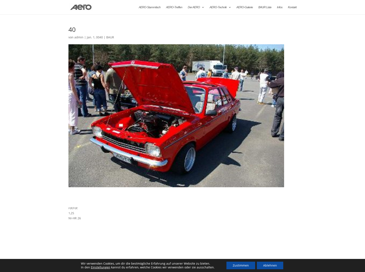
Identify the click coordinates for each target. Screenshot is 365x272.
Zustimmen (241, 265)
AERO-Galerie (244, 7)
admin (78, 37)
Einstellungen (100, 267)
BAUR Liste (264, 7)
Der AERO (194, 7)
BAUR (110, 37)
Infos (279, 7)
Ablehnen (270, 265)
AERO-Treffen (174, 7)
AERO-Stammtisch (150, 7)
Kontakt (292, 7)
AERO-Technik (218, 7)
